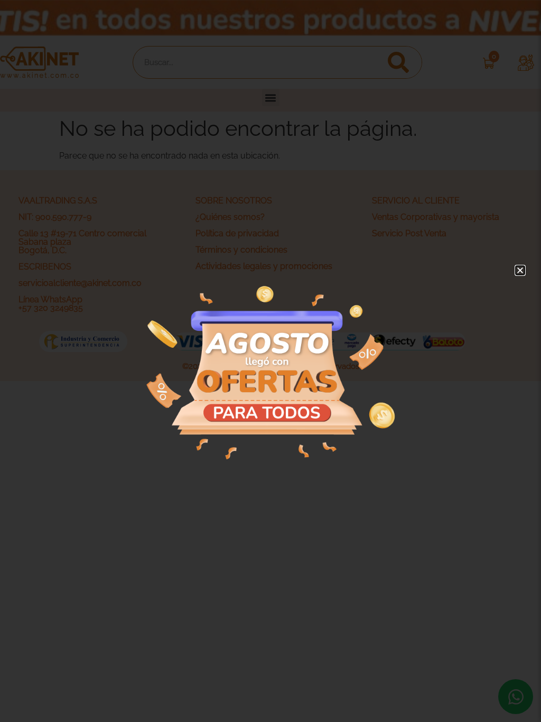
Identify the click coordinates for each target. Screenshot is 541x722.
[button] (520, 270)
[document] (270, 361)
